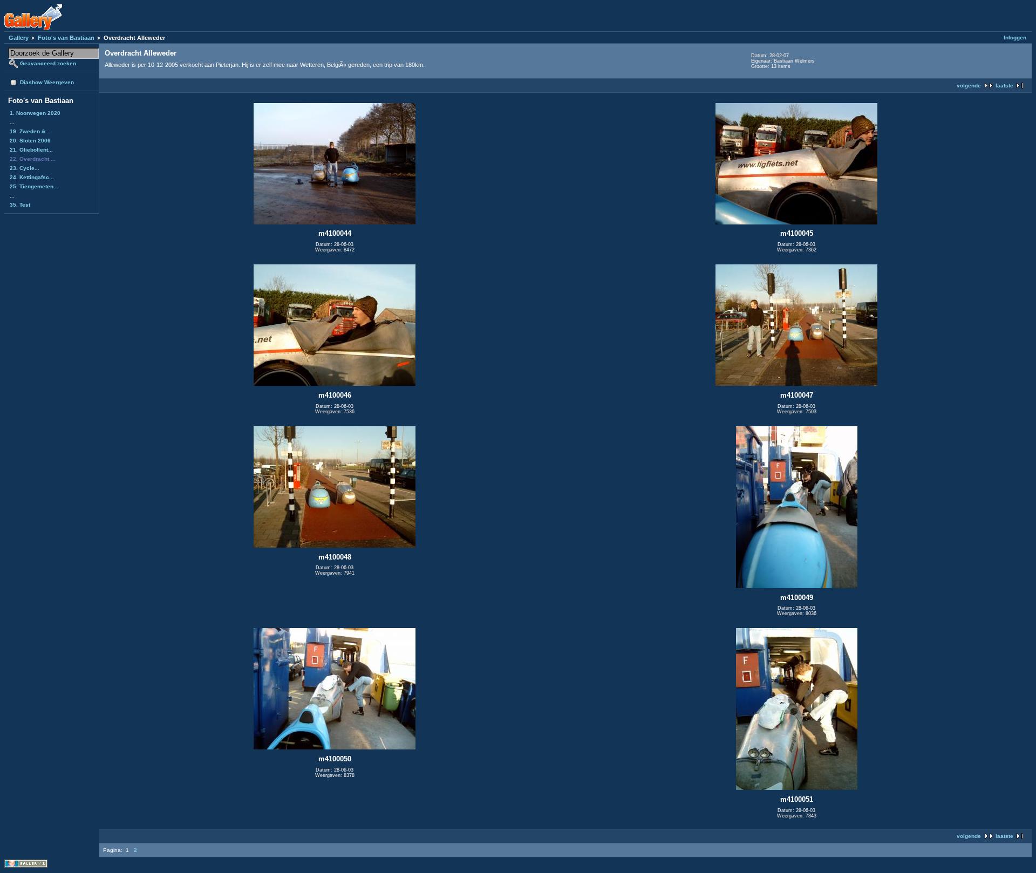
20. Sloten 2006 (30, 141)
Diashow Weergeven (47, 82)
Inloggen (1015, 37)
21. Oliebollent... (31, 150)
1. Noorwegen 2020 (35, 113)
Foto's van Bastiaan (66, 38)
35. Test (20, 205)
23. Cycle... (24, 168)
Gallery (19, 38)
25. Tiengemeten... (34, 186)
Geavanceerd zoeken (48, 63)
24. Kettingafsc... (32, 177)
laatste (1004, 85)
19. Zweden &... (30, 131)
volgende (969, 85)
